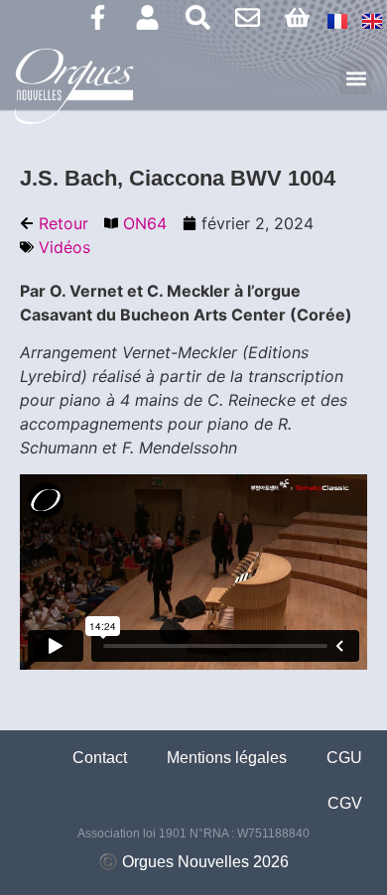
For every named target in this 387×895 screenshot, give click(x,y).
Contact (99, 757)
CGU (344, 757)
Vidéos (64, 247)
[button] (355, 78)
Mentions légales (227, 757)
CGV (344, 803)
